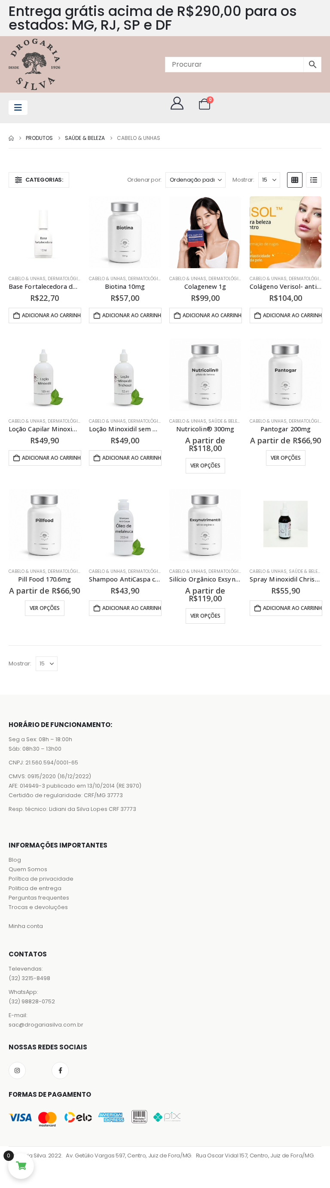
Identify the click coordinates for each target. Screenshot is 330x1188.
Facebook (60, 1070)
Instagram (17, 1070)
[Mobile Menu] (18, 107)
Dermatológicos (67, 278)
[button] (39, 180)
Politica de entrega (35, 888)
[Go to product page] (44, 232)
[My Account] (177, 103)
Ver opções (205, 465)
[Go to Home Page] (11, 138)
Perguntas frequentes (39, 897)
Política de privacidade (41, 878)
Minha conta (26, 926)
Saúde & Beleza (225, 421)
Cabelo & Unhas (27, 278)
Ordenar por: (144, 180)
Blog (15, 859)
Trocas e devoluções (38, 907)
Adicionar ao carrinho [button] (51, 315)
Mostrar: (243, 180)
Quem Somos (28, 869)
